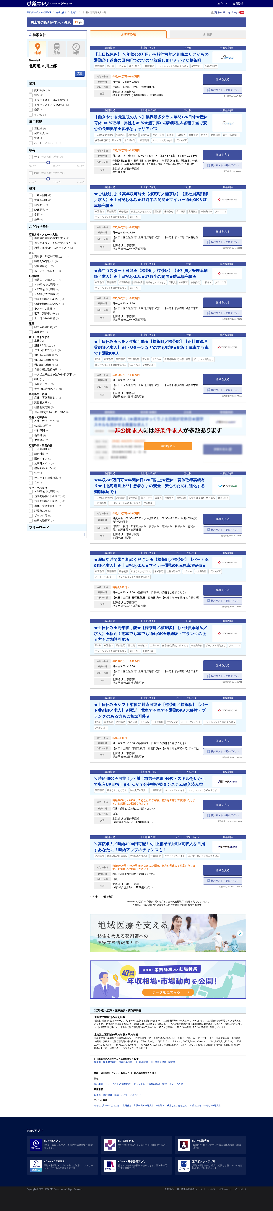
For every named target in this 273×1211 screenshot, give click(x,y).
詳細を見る (223, 79)
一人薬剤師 (42, 448)
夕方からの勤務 (45, 308)
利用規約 (169, 1189)
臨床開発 (41, 209)
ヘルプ (212, 1189)
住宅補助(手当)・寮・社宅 (51, 412)
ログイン (222, 3)
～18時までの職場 (46, 294)
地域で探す (61, 12)
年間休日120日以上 (47, 350)
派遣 (38, 137)
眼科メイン (42, 458)
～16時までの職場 (46, 284)
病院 (38, 95)
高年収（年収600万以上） (51, 256)
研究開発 (41, 204)
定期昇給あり (44, 266)
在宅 (38, 482)
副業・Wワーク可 (46, 420)
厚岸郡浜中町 (125, 1062)
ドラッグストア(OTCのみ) (51, 104)
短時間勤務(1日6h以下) (49, 303)
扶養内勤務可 (44, 520)
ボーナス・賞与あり (47, 270)
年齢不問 (41, 430)
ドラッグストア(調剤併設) (51, 99)
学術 (38, 214)
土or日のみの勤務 (46, 318)
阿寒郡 (171, 1062)
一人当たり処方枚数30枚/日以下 (55, 374)
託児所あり (42, 402)
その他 (40, 114)
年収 (49, 156)
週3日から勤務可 (46, 364)
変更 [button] (79, 73)
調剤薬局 (42, 90)
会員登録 (238, 3)
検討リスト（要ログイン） (225, 90)
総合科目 (41, 453)
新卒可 (40, 435)
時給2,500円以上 (46, 261)
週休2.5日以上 (44, 345)
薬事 (38, 219)
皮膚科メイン (44, 463)
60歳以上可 (42, 425)
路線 (56, 53)
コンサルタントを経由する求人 (55, 242)
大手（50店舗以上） (48, 388)
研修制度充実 (44, 407)
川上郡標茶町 (141, 1062)
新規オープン (44, 384)
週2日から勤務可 (46, 359)
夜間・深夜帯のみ (46, 313)
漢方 (38, 473)
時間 (76, 53)
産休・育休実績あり (47, 397)
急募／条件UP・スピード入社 (53, 247)
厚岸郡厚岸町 (109, 1062)
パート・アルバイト (47, 142)
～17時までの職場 (46, 289)
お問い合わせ (225, 1189)
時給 (49, 172)
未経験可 (41, 440)
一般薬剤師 (42, 195)
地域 (37, 53)
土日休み (41, 340)
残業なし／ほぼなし (47, 279)
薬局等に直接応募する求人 (51, 238)
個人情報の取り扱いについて (191, 1189)
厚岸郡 (97, 1062)
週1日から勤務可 (46, 355)
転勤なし (41, 379)
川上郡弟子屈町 (158, 1062)
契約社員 (41, 133)
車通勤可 (41, 331)
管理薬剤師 (42, 200)
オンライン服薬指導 (47, 477)
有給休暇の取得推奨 (47, 369)
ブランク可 (42, 515)
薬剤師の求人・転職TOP (39, 12)
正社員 (40, 128)
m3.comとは (240, 1189)
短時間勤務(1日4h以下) (49, 299)
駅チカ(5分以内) (45, 327)
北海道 (74, 12)
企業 (38, 109)
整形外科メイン (45, 468)
